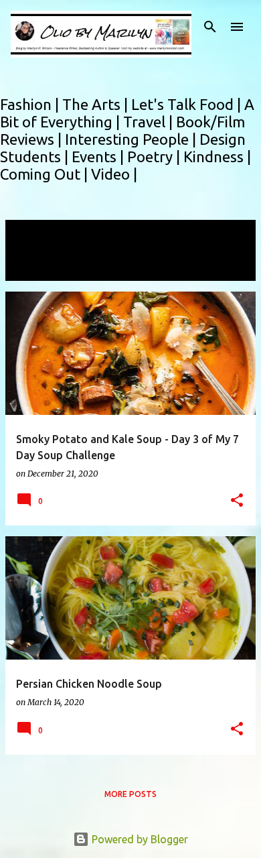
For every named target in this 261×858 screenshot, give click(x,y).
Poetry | (155, 156)
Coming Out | (45, 174)
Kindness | (217, 156)
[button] (237, 501)
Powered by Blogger (138, 839)
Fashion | (31, 104)
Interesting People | (132, 139)
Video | (114, 174)
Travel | (149, 121)
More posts (130, 794)
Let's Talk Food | (187, 104)
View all (33, 268)
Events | (99, 156)
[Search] (210, 27)
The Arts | (96, 104)
